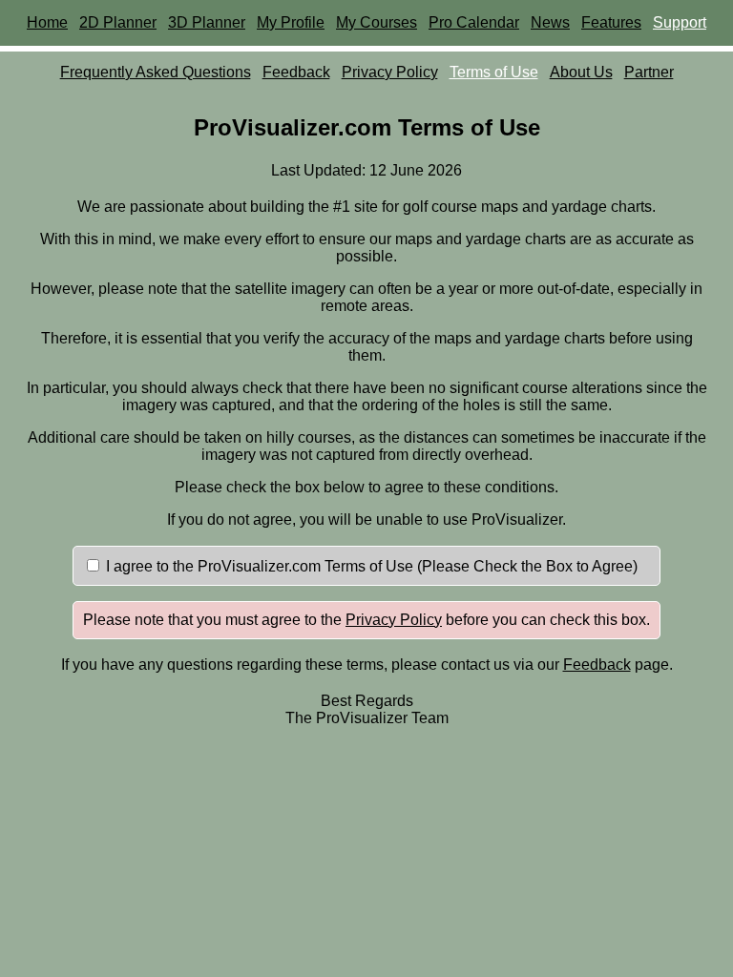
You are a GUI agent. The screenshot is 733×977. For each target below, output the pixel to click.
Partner (649, 72)
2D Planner (118, 22)
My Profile (291, 22)
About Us (581, 72)
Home (47, 22)
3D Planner (206, 22)
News (550, 22)
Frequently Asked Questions (155, 72)
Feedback (296, 72)
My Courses (376, 22)
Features (611, 22)
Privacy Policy (390, 72)
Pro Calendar (474, 22)
